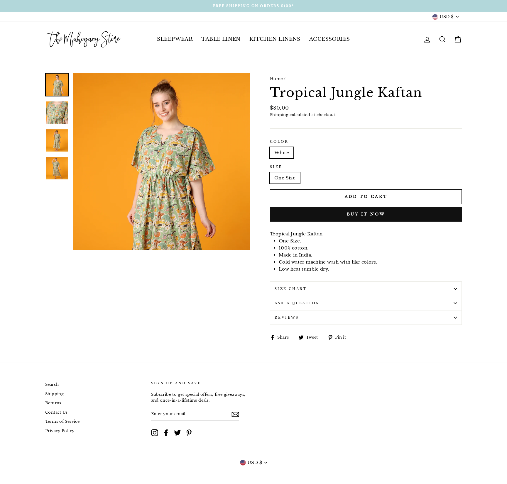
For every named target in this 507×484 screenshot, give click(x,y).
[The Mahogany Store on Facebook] (166, 432)
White (281, 152)
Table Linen (221, 39)
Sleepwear (174, 39)
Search (52, 384)
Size (276, 167)
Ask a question (297, 303)
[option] (253, 6)
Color (279, 142)
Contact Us (56, 412)
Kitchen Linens (274, 39)
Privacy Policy (59, 431)
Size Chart (291, 289)
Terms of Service (62, 421)
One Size (284, 178)
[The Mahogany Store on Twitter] (177, 432)
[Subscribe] (235, 414)
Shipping (279, 115)
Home (276, 79)
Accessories (329, 39)
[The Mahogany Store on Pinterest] (188, 432)
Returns (53, 403)
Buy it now (366, 214)
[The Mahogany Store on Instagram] (154, 432)
